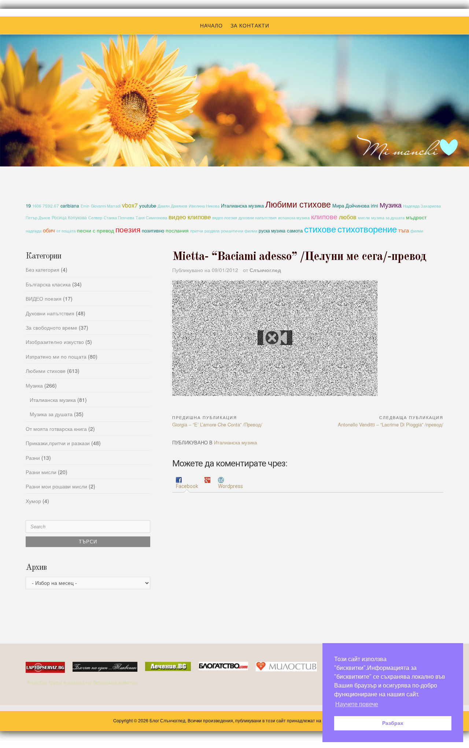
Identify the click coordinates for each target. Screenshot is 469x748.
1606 (36, 206)
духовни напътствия (258, 217)
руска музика (272, 230)
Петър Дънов (38, 217)
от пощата (65, 231)
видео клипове (190, 216)
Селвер (95, 217)
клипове (324, 216)
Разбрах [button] (392, 723)
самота (295, 230)
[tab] (187, 483)
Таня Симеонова (151, 217)
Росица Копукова (69, 217)
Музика (391, 204)
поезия (127, 229)
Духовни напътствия (50, 313)
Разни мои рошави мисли (56, 486)
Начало (211, 25)
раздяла (211, 231)
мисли (364, 217)
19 (28, 205)
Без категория (42, 269)
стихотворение (367, 228)
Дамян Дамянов (172, 206)
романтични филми (239, 231)
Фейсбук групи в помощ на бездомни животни (83, 682)
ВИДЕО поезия (44, 298)
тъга (403, 230)
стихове (320, 228)
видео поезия (224, 217)
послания (177, 230)
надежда (33, 231)
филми (416, 231)
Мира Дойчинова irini (355, 205)
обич (49, 230)
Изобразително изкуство (55, 341)
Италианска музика (242, 205)
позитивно (153, 230)
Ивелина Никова (204, 206)
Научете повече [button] (356, 704)
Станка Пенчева (119, 217)
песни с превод (95, 230)
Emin (85, 206)
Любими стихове (298, 204)
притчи (196, 231)
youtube (147, 205)
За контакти (249, 25)
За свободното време (51, 327)
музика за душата (388, 217)
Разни (33, 457)
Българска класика (48, 284)
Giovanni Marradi (106, 206)
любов (348, 216)
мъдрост (416, 217)
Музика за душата (51, 414)
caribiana (69, 205)
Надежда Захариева (422, 206)
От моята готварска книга (56, 428)
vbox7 (130, 205)
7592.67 (51, 206)
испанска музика (294, 217)
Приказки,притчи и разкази (58, 443)
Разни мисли (41, 472)
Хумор (33, 501)
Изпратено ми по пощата (56, 356)
